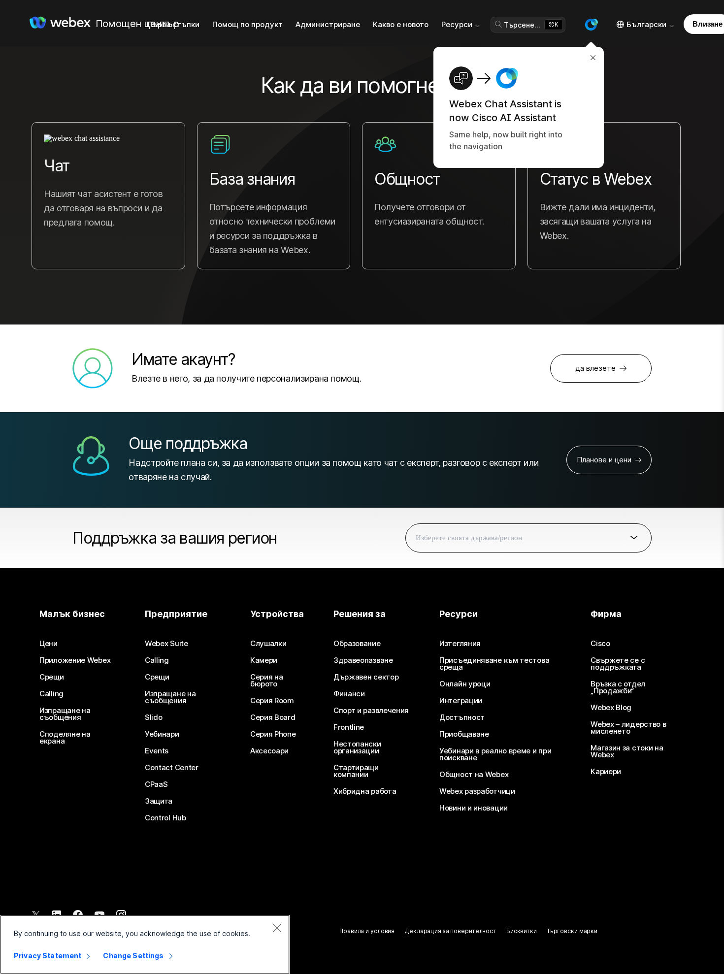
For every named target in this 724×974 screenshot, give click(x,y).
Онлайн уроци (464, 684)
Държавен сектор (366, 677)
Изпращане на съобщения (64, 714)
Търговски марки (572, 931)
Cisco (600, 643)
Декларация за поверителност (450, 931)
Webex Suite (166, 643)
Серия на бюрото (266, 680)
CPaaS (156, 784)
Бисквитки (521, 931)
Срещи (51, 677)
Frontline (348, 727)
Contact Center (171, 767)
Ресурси (456, 24)
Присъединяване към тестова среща (494, 664)
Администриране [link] (328, 24)
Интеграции (460, 700)
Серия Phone (273, 734)
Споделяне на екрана (64, 738)
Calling (51, 693)
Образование (357, 643)
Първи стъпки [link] (173, 24)
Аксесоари (269, 750)
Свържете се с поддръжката (618, 664)
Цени (48, 643)
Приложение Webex (74, 660)
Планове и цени (604, 459)
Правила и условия (367, 931)
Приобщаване (464, 734)
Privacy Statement (47, 955)
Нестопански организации (357, 747)
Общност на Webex (473, 774)
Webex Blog (611, 707)
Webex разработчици (477, 791)
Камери (263, 660)
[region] (145, 944)
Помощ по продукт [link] (247, 24)
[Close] (277, 928)
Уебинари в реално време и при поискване (495, 754)
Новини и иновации (473, 808)
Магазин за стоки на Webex (627, 751)
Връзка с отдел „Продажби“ (618, 687)
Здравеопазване (363, 660)
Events (156, 750)
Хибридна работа (364, 791)
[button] (591, 24)
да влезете (595, 368)
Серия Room (272, 700)
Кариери (606, 771)
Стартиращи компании (356, 771)
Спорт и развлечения (371, 710)
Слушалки (268, 643)
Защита (158, 801)
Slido (154, 717)
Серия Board (273, 717)
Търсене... (522, 25)
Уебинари (162, 734)
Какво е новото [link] (400, 24)
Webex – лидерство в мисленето (628, 728)
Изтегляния (460, 643)
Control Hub (165, 817)
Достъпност (462, 717)
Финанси (349, 693)
